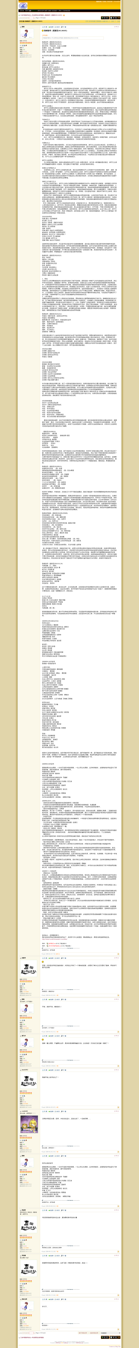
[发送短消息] (23, 45)
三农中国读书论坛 (25, 15)
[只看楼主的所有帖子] (63, 27)
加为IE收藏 (92, 21)
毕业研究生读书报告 (38, 15)
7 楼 (57, 1251)
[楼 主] (58, 954)
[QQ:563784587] (26, 1284)
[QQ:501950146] (26, 1318)
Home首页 (117, 1)
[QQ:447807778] (26, 1055)
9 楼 (57, 1329)
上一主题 (111, 21)
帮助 (60, 10)
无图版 (104, 1)
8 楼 (57, 1295)
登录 (26, 10)
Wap (116, 1346)
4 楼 (57, 1107)
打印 (87, 21)
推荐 (46, 10)
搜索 (49, 10)
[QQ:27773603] (26, 1240)
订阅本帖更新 (66, 10)
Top (120, 1346)
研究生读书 (41, 10)
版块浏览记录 (94, 1333)
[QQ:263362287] (26, 46)
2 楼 (57, 1032)
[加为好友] (24, 45)
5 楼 (57, 1152)
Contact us (112, 1346)
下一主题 (117, 21)
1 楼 (57, 995)
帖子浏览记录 (83, 1333)
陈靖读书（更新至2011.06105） (54, 15)
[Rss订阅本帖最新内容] (64, 15)
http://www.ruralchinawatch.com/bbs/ (54, 939)
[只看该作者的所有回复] (63, 958)
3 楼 (57, 1066)
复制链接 (99, 21)
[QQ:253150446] (26, 1141)
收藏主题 (105, 21)
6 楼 (57, 1206)
